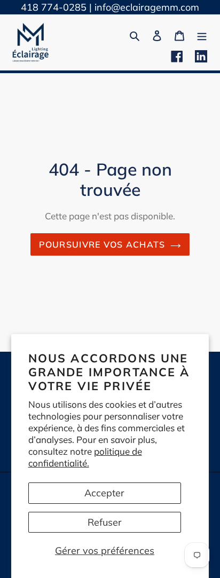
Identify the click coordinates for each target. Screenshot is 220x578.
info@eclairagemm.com (147, 7)
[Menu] (202, 34)
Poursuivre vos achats (102, 244)
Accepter (104, 493)
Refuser (105, 522)
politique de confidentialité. (85, 457)
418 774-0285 (54, 7)
